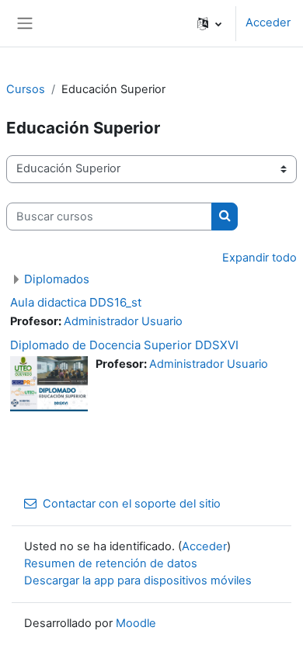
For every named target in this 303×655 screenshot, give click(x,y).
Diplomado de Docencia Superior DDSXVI (124, 345)
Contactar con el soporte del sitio (132, 504)
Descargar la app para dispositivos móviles (138, 580)
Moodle (136, 623)
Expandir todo (259, 258)
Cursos (25, 89)
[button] (209, 23)
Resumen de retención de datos (110, 563)
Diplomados (56, 279)
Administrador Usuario (123, 321)
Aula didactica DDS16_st (75, 302)
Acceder (268, 22)
